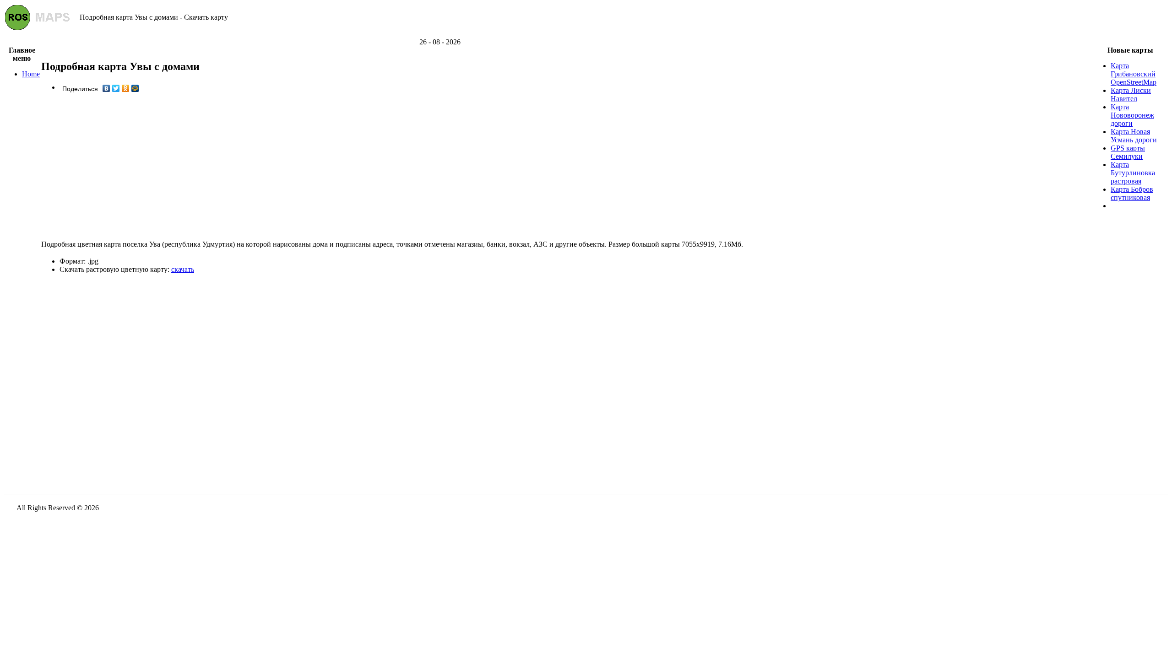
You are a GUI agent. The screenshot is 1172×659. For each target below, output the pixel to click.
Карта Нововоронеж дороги (1132, 115)
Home (31, 74)
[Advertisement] (586, 34)
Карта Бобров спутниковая (1132, 193)
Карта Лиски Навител (1131, 94)
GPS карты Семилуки (1128, 152)
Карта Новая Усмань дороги (1134, 136)
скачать (182, 269)
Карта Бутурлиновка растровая (1133, 173)
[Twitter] (116, 88)
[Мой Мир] (135, 88)
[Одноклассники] (125, 88)
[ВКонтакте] (106, 88)
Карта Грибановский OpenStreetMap (1133, 74)
